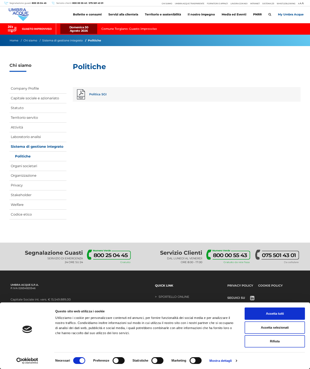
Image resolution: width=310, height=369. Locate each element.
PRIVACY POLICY (240, 285)
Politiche (23, 156)
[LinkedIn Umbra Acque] (252, 298)
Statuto (17, 108)
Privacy (17, 185)
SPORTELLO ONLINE (174, 297)
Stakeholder (21, 195)
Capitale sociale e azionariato (35, 98)
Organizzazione (23, 176)
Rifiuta (275, 341)
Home (14, 40)
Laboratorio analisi (26, 137)
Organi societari (24, 166)
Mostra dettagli (220, 360)
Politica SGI (97, 94)
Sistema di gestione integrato (62, 40)
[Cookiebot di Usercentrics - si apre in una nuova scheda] (27, 361)
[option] (155, 29)
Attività (17, 127)
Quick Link (164, 285)
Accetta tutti (275, 313)
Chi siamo (30, 40)
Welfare (17, 205)
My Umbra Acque (291, 14)
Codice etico (21, 214)
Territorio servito (24, 118)
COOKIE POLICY (270, 285)
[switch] (119, 360)
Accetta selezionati (275, 327)
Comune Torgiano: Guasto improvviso (129, 28)
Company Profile (25, 88)
